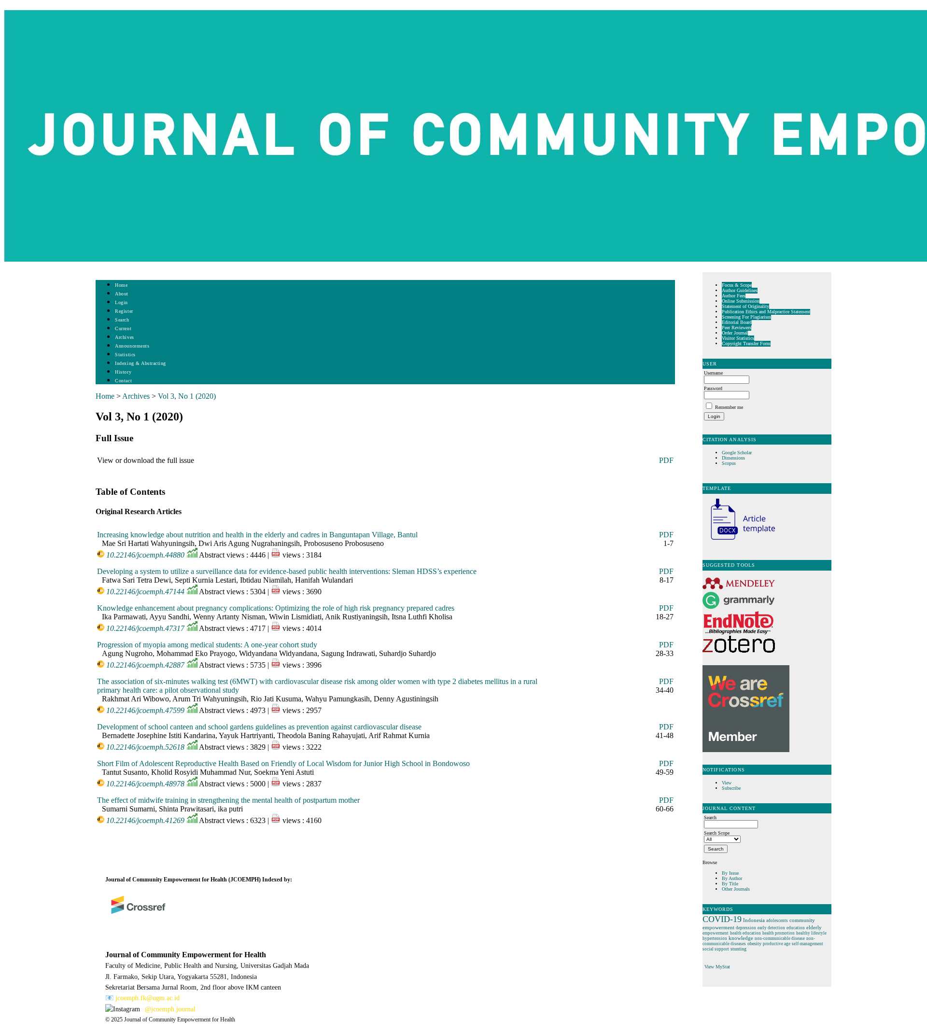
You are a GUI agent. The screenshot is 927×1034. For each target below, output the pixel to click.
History (123, 372)
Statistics (125, 354)
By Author (732, 878)
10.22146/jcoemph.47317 (145, 628)
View (726, 782)
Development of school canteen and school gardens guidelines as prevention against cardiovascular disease (259, 727)
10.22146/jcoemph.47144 (145, 591)
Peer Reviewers (736, 327)
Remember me (729, 407)
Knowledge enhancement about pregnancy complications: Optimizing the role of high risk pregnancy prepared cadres (275, 608)
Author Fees (733, 295)
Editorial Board (737, 322)
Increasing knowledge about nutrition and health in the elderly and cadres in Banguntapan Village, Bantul (257, 535)
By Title (730, 883)
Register (124, 311)
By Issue (730, 873)
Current (123, 328)
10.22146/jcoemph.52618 (145, 747)
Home (121, 285)
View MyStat (717, 966)
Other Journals (736, 889)
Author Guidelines (740, 290)
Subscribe (731, 788)
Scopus (729, 463)
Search (122, 319)
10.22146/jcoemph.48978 (145, 784)
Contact (123, 380)
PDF (666, 460)
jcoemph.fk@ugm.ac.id (147, 998)
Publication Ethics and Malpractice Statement (766, 311)
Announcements (132, 346)
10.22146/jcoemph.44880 (145, 555)
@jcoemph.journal (170, 1009)
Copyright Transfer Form (746, 343)
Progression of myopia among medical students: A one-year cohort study (207, 645)
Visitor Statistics (738, 338)
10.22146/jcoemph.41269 (145, 820)
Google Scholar (737, 452)
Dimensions (733, 458)
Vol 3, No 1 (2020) (187, 396)
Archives (124, 337)
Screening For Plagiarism (746, 317)
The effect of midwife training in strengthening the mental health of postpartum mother (228, 800)
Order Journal (735, 332)
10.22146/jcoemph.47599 (145, 710)
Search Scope (717, 833)
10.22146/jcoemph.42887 (145, 665)
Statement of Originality (745, 306)
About (121, 293)
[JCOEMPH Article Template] (738, 541)
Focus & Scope (737, 285)
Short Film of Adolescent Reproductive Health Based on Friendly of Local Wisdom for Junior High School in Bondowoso (283, 763)
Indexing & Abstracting (140, 363)
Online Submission (740, 301)
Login (121, 302)
